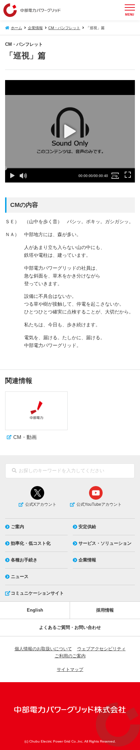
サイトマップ (70, 669)
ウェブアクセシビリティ (101, 648)
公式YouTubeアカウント (99, 504)
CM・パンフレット (64, 28)
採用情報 (105, 610)
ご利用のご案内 (70, 655)
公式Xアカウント (40, 504)
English (35, 610)
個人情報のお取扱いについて (43, 648)
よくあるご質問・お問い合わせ (70, 627)
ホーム (16, 28)
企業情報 (35, 28)
